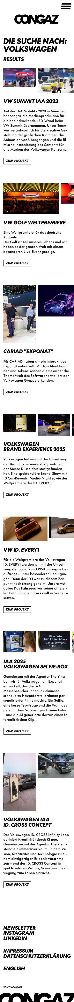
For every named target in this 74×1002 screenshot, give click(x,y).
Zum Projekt (17, 161)
